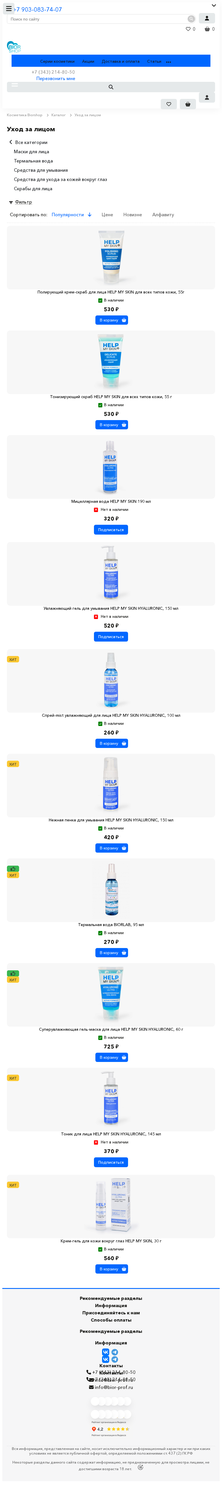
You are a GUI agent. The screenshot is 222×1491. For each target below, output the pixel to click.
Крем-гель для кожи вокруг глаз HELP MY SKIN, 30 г (111, 1241)
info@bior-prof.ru (114, 1387)
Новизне (132, 214)
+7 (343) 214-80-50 (114, 1379)
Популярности (68, 214)
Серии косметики (57, 61)
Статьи (154, 61)
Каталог (20, 61)
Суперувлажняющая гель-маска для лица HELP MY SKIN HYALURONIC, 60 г (111, 1029)
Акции (88, 61)
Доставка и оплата (121, 61)
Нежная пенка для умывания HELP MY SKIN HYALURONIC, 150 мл (111, 820)
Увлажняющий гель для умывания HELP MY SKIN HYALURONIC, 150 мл (111, 608)
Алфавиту (163, 214)
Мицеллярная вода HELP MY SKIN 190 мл (111, 501)
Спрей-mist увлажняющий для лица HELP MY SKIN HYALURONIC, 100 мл (111, 715)
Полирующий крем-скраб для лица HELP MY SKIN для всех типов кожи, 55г (111, 292)
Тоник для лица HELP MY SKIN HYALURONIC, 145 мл (111, 1134)
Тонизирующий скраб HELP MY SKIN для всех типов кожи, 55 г (111, 396)
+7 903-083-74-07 (37, 9)
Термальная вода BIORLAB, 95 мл (111, 924)
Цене (107, 214)
